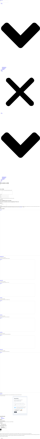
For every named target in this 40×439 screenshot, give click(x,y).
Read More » (1, 259)
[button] (20, 92)
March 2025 (1, 349)
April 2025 (1, 332)
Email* (0, 203)
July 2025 (1, 297)
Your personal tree (3, 68)
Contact (1, 70)
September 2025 (2, 256)
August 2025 (1, 280)
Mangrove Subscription (4, 67)
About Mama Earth (2, 69)
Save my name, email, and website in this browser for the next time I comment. (7, 198)
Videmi (12, 437)
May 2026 (1, 393)
